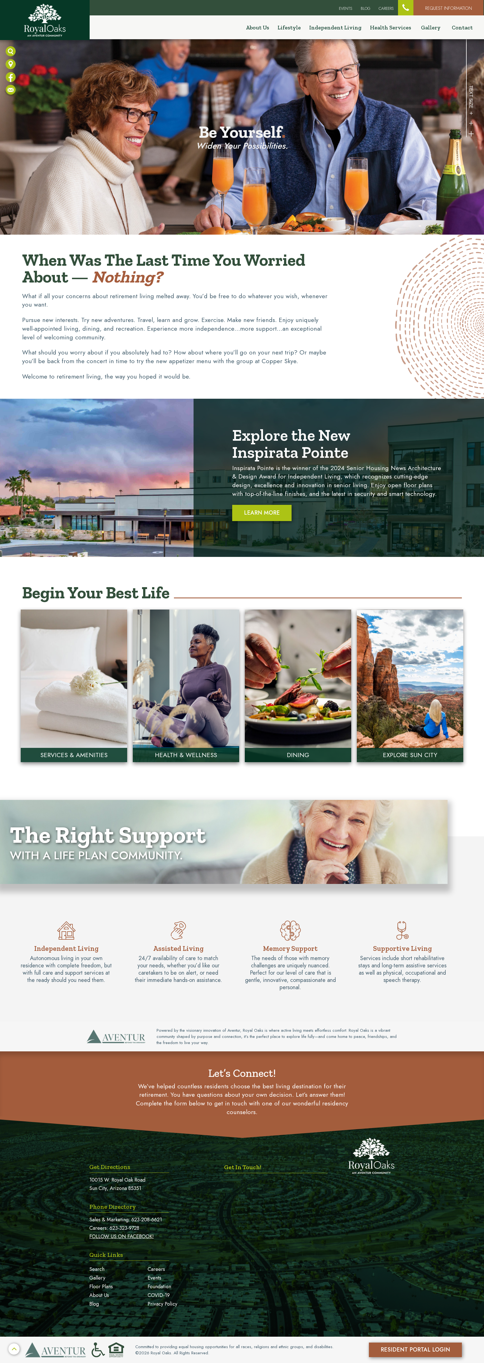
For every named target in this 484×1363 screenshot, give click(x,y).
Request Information (448, 8)
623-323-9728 (124, 1228)
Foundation (159, 1286)
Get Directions (109, 1167)
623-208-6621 (146, 1219)
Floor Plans (101, 1286)
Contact (462, 27)
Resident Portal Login (415, 1350)
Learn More (262, 513)
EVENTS (345, 8)
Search (96, 1269)
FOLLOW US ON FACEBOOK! (121, 1236)
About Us (99, 1295)
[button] (405, 7)
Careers (386, 8)
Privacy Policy (162, 1304)
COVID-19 (159, 1295)
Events (154, 1278)
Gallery (431, 27)
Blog (365, 8)
